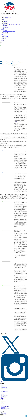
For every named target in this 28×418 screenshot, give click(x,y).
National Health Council (3, 332)
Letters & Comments (5, 27)
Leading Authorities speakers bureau (19, 121)
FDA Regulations (5, 21)
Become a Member (5, 37)
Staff (2, 402)
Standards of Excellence (5, 36)
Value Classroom (5, 30)
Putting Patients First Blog (4, 391)
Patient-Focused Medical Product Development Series (9, 31)
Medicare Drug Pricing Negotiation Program (6, 388)
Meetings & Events (5, 25)
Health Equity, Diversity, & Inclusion (7, 17)
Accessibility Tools (3, 38)
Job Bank (4, 28)
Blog (2, 34)
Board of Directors (3, 401)
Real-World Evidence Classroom (5, 406)
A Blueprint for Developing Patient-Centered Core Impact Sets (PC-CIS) (11, 24)
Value (3, 19)
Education (2, 29)
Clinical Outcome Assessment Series (5, 408)
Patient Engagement (5, 20)
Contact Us (2, 39)
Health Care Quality (5, 33)
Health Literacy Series (5, 32)
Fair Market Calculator (5, 23)
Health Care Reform (5, 18)
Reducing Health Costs (4, 387)
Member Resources (5, 22)
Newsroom (4, 26)
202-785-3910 (1, 334)
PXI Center (2, 394)
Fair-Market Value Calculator (4, 395)
